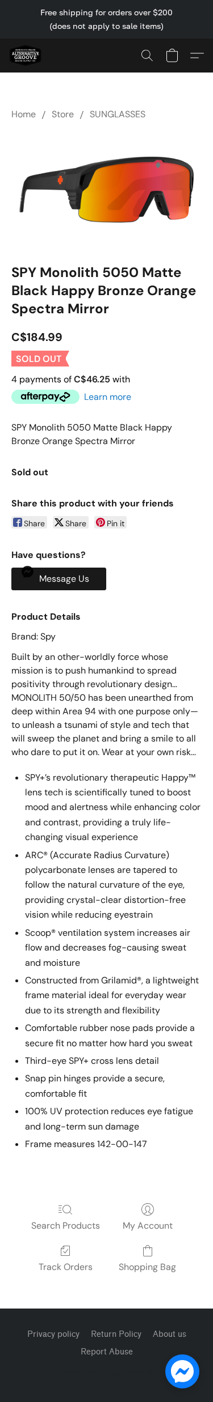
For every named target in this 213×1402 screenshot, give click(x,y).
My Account (148, 1225)
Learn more (107, 397)
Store (63, 114)
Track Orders (66, 1267)
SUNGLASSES (117, 114)
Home (23, 114)
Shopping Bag (147, 1267)
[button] (26, 56)
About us (169, 1334)
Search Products (65, 1225)
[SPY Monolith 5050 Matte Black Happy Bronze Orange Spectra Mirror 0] (106, 189)
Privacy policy (53, 1334)
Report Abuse (107, 1352)
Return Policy (116, 1334)
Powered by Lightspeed (106, 1372)
